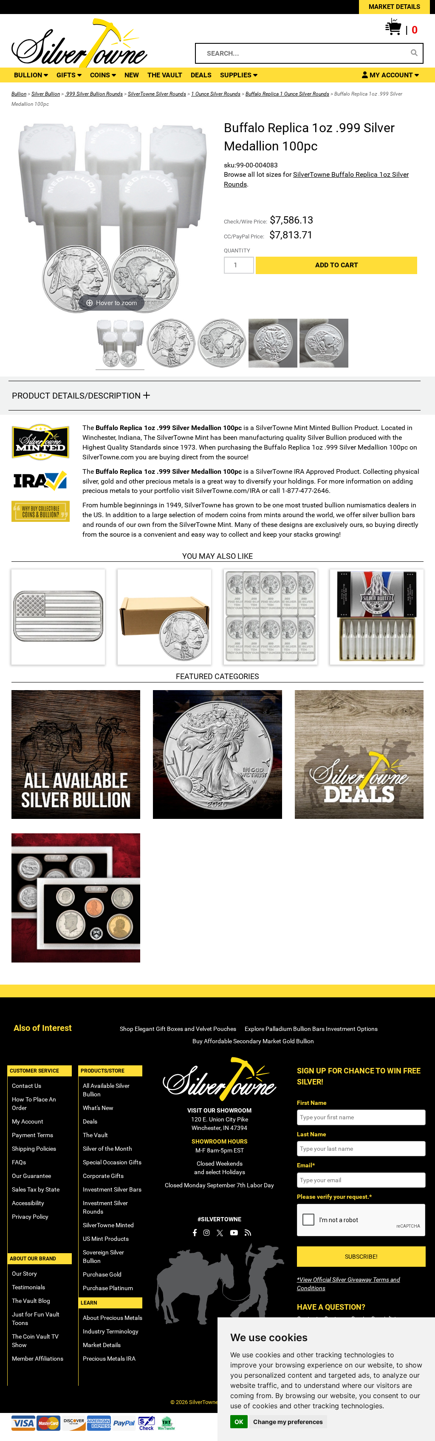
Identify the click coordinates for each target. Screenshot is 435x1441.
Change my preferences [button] (288, 1421)
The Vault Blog (31, 1300)
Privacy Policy (30, 1216)
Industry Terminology (110, 1331)
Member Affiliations (37, 1358)
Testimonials (28, 1287)
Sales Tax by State (35, 1189)
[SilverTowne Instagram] (206, 1233)
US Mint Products (106, 1238)
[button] (401, 30)
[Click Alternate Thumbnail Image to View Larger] (118, 344)
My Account (27, 1121)
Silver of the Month (107, 1148)
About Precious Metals (112, 1317)
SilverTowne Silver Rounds (157, 94)
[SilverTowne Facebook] (194, 1233)
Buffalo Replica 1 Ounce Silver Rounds (287, 94)
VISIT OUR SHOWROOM (219, 1110)
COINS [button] (101, 75)
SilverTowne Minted (108, 1225)
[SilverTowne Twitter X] (220, 1233)
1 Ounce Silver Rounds (215, 94)
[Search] (414, 53)
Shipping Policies (34, 1148)
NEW (131, 75)
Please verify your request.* (334, 1196)
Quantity (237, 250)
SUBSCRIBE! (361, 1256)
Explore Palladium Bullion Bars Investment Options (311, 1028)
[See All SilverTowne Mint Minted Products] (40, 442)
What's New (98, 1107)
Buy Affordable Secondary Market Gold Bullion (253, 1041)
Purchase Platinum (108, 1288)
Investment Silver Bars (112, 1189)
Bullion (18, 94)
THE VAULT (164, 75)
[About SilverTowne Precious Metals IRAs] (40, 480)
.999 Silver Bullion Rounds (94, 94)
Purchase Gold (102, 1274)
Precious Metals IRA (109, 1358)
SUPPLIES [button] (236, 75)
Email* (306, 1165)
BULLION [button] (29, 75)
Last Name (311, 1134)
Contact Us (26, 1085)
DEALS (201, 75)
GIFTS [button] (66, 75)
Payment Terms (32, 1135)
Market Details (102, 1345)
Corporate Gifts (103, 1175)
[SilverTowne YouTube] (234, 1233)
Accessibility (28, 1203)
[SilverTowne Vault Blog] (248, 1233)
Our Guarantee (31, 1175)
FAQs (19, 1162)
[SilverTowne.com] (93, 44)
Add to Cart (336, 265)
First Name (312, 1102)
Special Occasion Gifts (112, 1162)
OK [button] (238, 1421)
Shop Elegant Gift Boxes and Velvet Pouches (178, 1028)
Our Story (24, 1273)
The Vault (95, 1135)
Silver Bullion (45, 94)
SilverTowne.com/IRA (227, 491)
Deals (90, 1121)
